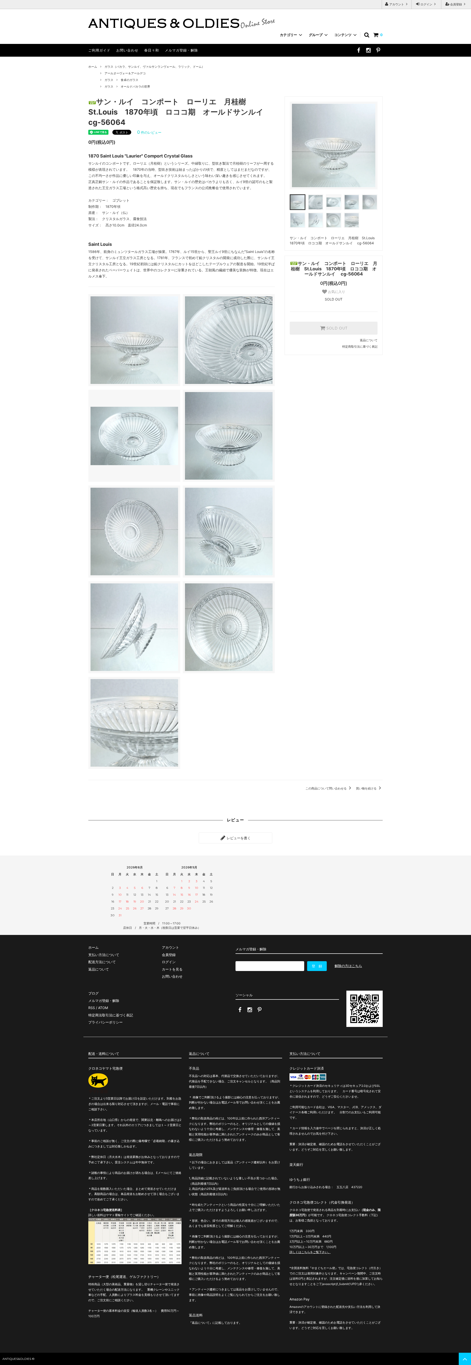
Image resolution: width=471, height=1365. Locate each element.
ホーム (92, 66)
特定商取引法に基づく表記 (360, 346)
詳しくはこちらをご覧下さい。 (310, 1252)
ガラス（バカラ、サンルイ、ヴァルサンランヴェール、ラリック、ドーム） (155, 66)
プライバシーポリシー (105, 1022)
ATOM (103, 1008)
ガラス (109, 80)
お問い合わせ (127, 50)
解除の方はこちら (348, 966)
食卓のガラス (129, 80)
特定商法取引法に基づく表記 (110, 1015)
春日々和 (151, 50)
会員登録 (456, 4)
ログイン (426, 4)
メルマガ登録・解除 (181, 50)
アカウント (397, 4)
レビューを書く (238, 838)
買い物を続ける (366, 788)
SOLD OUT (336, 328)
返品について (369, 340)
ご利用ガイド (99, 50)
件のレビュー (149, 132)
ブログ (93, 993)
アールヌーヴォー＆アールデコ (125, 73)
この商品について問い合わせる (326, 788)
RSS (91, 1008)
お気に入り (336, 292)
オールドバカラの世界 (135, 86)
